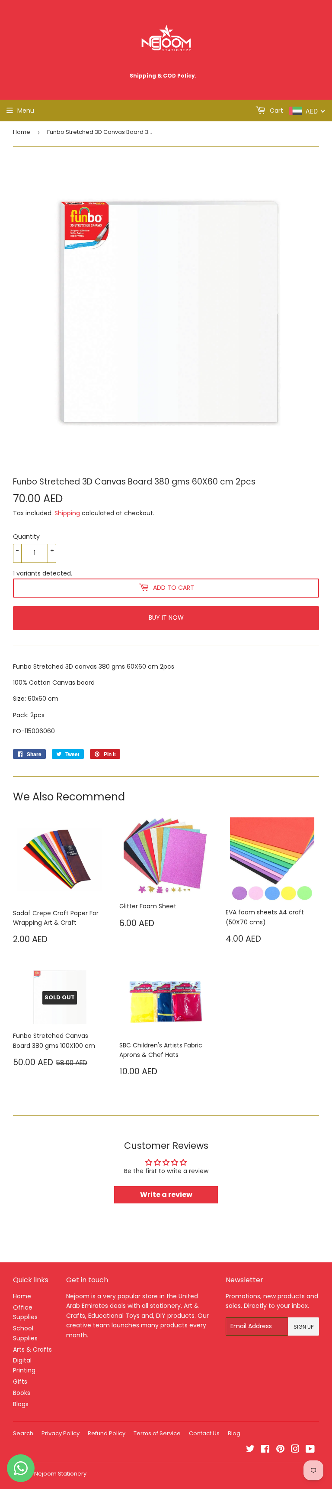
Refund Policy (106, 1433)
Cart (275, 110)
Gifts (20, 1381)
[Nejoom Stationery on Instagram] (295, 1450)
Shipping (67, 513)
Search (23, 1433)
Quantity (26, 536)
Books (21, 1392)
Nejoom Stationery (60, 1473)
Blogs (21, 1404)
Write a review (166, 1195)
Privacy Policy (61, 1433)
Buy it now (166, 617)
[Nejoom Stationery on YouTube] (310, 1450)
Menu (25, 110)
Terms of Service (157, 1433)
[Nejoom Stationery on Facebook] (265, 1450)
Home (21, 132)
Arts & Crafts (32, 1349)
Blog (234, 1433)
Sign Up (303, 1326)
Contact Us (204, 1433)
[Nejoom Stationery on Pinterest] (280, 1450)
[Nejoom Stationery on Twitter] (250, 1450)
